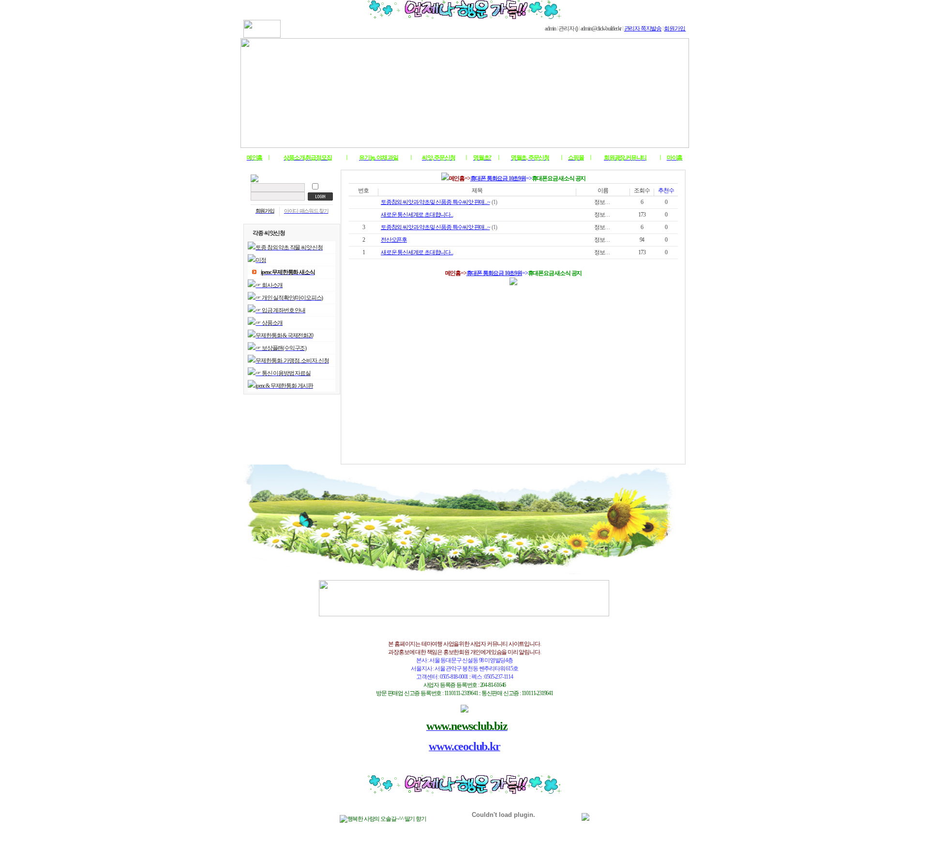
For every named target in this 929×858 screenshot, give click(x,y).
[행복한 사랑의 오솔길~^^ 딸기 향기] (383, 819)
